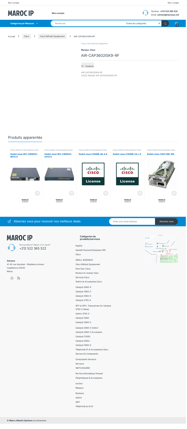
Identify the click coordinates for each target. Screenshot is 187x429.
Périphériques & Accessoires (89, 378)
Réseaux (80, 388)
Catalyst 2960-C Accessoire (89, 332)
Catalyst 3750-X (83, 300)
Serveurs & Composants (87, 353)
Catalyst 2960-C (83, 322)
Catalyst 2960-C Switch (87, 328)
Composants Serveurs (86, 359)
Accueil (11, 36)
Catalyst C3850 (83, 336)
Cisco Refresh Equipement (52, 36)
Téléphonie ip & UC (84, 406)
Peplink (79, 245)
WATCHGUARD (83, 368)
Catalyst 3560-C (83, 291)
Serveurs (80, 363)
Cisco (26, 36)
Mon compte (13, 3)
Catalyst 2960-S (83, 345)
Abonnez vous (166, 221)
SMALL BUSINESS (84, 260)
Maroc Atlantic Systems (21, 420)
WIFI (78, 402)
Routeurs (80, 393)
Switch (79, 397)
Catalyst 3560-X (83, 296)
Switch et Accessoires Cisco (27, 150)
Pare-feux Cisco (83, 268)
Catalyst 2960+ (83, 341)
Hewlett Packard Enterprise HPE (91, 250)
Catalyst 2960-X (83, 287)
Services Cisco (82, 277)
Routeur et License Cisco (87, 273)
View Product (36, 193)
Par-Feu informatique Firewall (89, 373)
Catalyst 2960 (82, 318)
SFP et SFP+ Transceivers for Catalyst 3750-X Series (93, 307)
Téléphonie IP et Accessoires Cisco (92, 349)
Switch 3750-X (83, 313)
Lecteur (79, 383)
